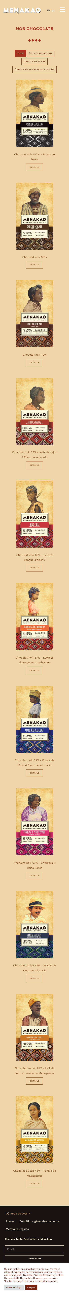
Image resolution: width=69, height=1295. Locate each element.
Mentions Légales (17, 1229)
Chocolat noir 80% (34, 257)
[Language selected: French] (60, 1290)
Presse (10, 1221)
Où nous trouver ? (18, 1213)
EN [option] (53, 10)
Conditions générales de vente (39, 1221)
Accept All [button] (31, 1287)
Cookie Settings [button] (14, 1287)
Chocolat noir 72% (35, 354)
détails (34, 167)
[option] (53, 10)
